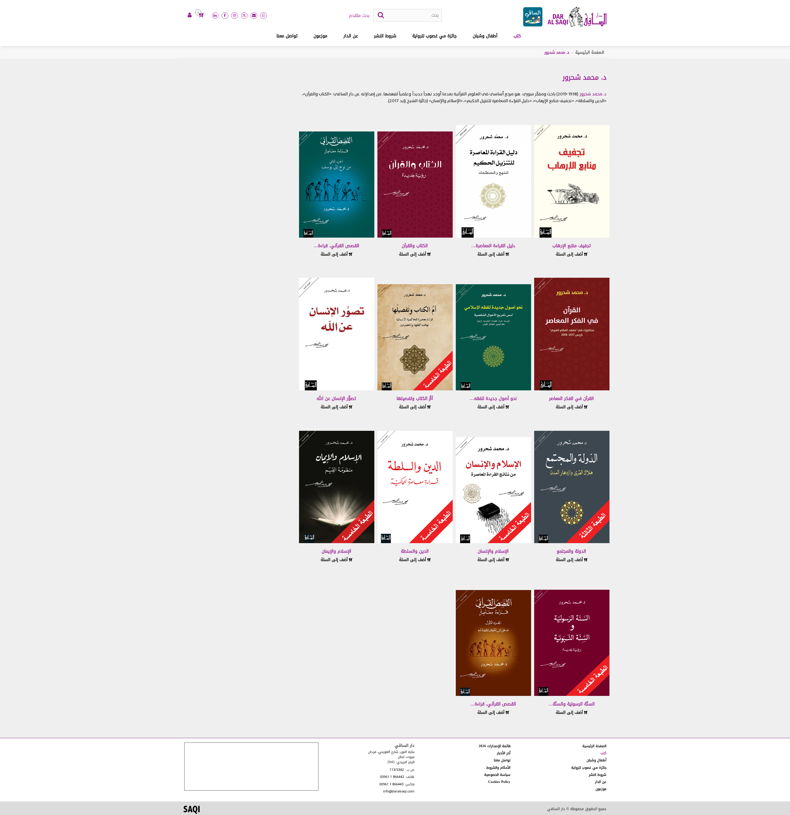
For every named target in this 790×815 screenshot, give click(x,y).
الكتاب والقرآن (415, 246)
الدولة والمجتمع (571, 551)
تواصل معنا (286, 36)
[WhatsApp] (263, 16)
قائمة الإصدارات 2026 (494, 746)
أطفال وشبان (485, 36)
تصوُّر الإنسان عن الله (336, 398)
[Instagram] (234, 16)
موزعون (320, 36)
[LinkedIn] (215, 16)
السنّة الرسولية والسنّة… (571, 704)
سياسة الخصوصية (497, 774)
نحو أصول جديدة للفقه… (493, 398)
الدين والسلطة (415, 551)
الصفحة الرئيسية (589, 52)
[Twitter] (244, 16)
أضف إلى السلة (570, 254)
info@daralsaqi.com (398, 791)
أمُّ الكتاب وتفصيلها (415, 398)
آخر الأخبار (503, 753)
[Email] (254, 16)
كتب (517, 36)
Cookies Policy (499, 782)
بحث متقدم (359, 16)
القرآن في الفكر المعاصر (571, 398)
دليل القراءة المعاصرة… (493, 246)
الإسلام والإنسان (493, 551)
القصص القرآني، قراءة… (336, 246)
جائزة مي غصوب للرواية (434, 36)
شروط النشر (385, 36)
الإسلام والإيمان (336, 551)
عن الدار (350, 36)
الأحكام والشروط (498, 767)
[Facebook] (225, 16)
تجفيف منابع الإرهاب (571, 246)
